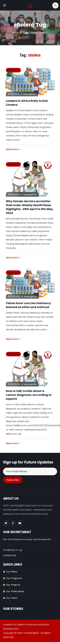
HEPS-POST (13, 70)
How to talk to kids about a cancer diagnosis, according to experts (29, 395)
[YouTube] (20, 523)
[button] (55, 5)
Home (15, 32)
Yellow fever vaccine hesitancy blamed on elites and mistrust (28, 305)
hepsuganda (29, 94)
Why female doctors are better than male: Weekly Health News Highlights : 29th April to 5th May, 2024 (30, 207)
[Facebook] (13, 523)
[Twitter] (6, 523)
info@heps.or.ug (12, 550)
